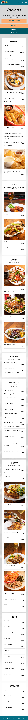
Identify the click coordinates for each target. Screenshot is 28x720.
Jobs (13, 718)
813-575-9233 (15, 17)
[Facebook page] (18, 2)
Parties (18, 718)
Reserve (8, 718)
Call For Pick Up (14, 20)
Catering (24, 718)
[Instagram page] (20, 2)
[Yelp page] (23, 2)
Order (3, 718)
